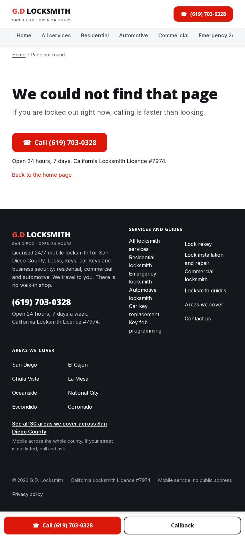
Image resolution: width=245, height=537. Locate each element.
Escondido (24, 407)
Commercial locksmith (199, 275)
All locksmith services (144, 245)
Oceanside (24, 393)
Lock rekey (198, 244)
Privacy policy (27, 494)
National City (83, 393)
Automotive (133, 35)
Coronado (80, 407)
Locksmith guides (205, 290)
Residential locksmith (141, 261)
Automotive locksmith (143, 294)
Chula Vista (25, 379)
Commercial (173, 35)
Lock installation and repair (204, 259)
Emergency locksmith (142, 277)
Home (24, 35)
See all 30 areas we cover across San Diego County (59, 427)
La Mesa (78, 379)
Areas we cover (204, 304)
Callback (182, 525)
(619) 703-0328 (41, 302)
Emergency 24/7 (219, 35)
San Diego (24, 365)
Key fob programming (145, 326)
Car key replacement (144, 310)
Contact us (198, 318)
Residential (95, 35)
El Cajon (78, 365)
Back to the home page (42, 175)
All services (56, 35)
